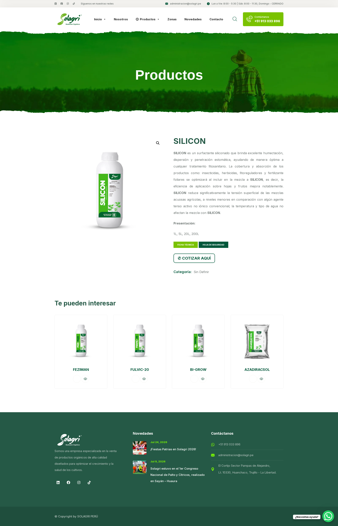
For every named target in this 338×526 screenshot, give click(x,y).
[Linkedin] (58, 482)
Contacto (216, 19)
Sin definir (201, 272)
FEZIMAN (81, 370)
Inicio (98, 19)
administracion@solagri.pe (185, 3)
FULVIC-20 (139, 370)
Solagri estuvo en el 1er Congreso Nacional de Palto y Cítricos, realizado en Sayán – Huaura (177, 475)
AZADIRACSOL (257, 370)
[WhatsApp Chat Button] (328, 516)
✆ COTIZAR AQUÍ (194, 258)
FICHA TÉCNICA (185, 245)
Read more (77, 379)
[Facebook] (68, 482)
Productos (148, 19)
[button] (157, 143)
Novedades (193, 19)
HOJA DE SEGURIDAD (213, 245)
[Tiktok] (89, 482)
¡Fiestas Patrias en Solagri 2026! (173, 449)
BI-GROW (198, 370)
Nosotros (121, 19)
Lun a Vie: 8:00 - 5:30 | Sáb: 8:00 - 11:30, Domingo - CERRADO (247, 3)
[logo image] (69, 19)
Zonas (172, 19)
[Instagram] (78, 482)
